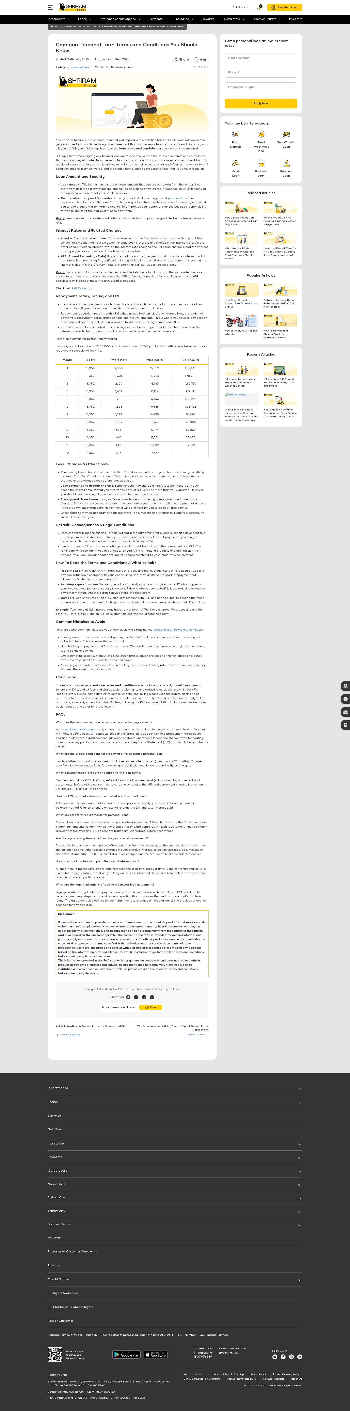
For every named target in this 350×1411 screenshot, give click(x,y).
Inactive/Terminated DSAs (241, 1379)
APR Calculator (81, 288)
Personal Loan (80, 67)
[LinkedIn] (152, 997)
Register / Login (288, 7)
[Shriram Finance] (72, 8)
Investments (56, 19)
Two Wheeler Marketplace (118, 19)
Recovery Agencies (273, 1379)
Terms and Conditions (196, 1374)
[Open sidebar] (51, 7)
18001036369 (203, 1356)
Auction (91, 1335)
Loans (82, 19)
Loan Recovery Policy (288, 1374)
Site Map (239, 1374)
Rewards (208, 19)
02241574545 (228, 1353)
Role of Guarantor (60, 1320)
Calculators (232, 19)
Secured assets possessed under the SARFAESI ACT (137, 1335)
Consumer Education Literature (202, 1379)
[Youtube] (274, 1358)
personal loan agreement (76, 729)
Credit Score (58, 1279)
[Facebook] (138, 997)
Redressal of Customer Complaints (72, 1251)
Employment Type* (241, 87)
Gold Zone (55, 1129)
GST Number (187, 1335)
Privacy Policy (221, 1374)
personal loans (178, 198)
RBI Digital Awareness (63, 1293)
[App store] (156, 1357)
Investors (295, 19)
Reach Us (296, 1379)
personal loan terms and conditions (179, 629)
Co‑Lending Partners (214, 1335)
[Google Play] (126, 1357)
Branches (54, 1115)
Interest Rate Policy (260, 1374)
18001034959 (203, 1353)
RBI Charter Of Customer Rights (70, 1307)
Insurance (182, 19)
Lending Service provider (65, 1335)
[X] (130, 997)
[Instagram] (146, 997)
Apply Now (261, 103)
